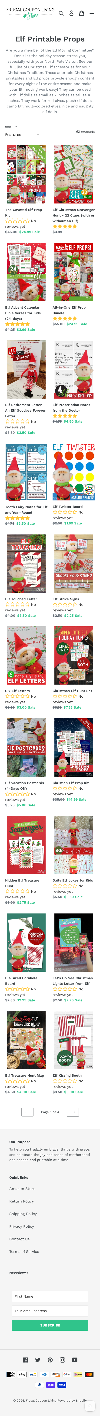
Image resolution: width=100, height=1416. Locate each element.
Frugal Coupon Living (41, 1400)
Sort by (11, 127)
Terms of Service (24, 1251)
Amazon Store (22, 1188)
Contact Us (19, 1239)
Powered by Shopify (72, 1400)
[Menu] (92, 13)
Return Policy (21, 1201)
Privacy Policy (21, 1226)
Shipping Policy (23, 1214)
